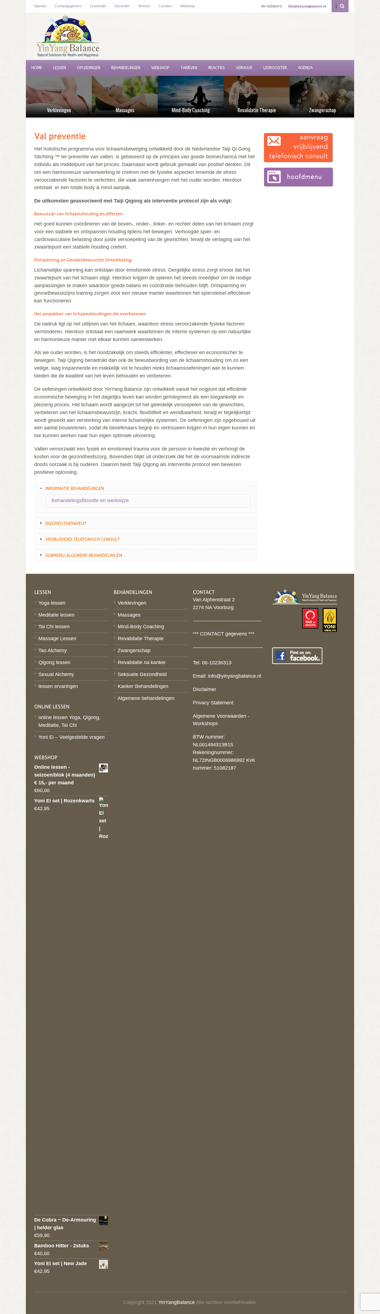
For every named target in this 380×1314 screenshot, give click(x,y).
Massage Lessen (57, 638)
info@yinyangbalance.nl (234, 676)
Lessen (59, 68)
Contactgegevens (68, 6)
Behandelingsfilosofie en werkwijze (90, 500)
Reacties (216, 68)
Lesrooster (98, 6)
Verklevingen (132, 603)
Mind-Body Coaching (141, 626)
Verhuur (144, 6)
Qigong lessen (54, 662)
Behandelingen (125, 68)
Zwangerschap (134, 650)
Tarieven (189, 68)
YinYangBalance (176, 1302)
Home (36, 68)
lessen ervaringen (58, 686)
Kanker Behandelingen (143, 686)
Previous (27, 97)
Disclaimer (204, 689)
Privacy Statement (213, 702)
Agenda (40, 6)
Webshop (187, 6)
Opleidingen (88, 68)
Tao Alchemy (52, 650)
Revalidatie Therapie (141, 638)
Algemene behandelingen (146, 698)
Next (353, 97)
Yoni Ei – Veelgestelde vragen (71, 737)
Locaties (165, 6)
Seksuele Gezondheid (142, 674)
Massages (129, 615)
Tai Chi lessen (54, 626)
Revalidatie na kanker (142, 662)
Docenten (122, 6)
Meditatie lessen (56, 615)
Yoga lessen (51, 603)
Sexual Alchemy (56, 674)
